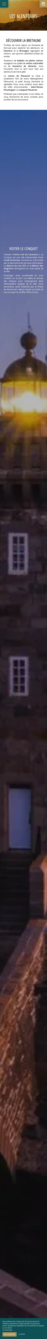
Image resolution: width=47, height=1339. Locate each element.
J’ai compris (9, 1334)
